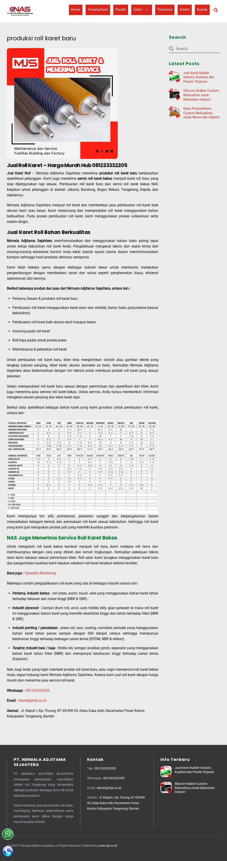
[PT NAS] (20, 15)
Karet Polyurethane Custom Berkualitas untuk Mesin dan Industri (201, 113)
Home (75, 10)
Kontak (202, 10)
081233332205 (37, 690)
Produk (120, 10)
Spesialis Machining (40, 573)
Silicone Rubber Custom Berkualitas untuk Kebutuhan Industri (201, 95)
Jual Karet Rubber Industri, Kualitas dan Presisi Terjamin (198, 77)
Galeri (137, 10)
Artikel (185, 10)
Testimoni (164, 10)
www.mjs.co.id (107, 845)
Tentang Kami (98, 10)
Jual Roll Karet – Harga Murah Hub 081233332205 (67, 165)
